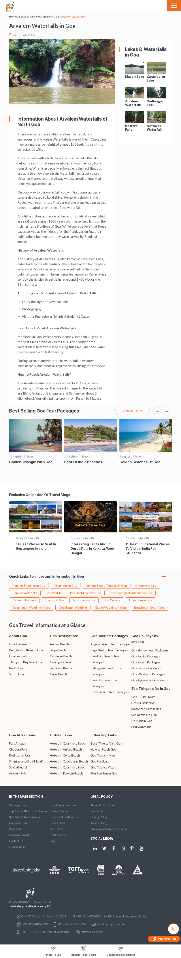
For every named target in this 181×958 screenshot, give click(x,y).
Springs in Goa (54, 600)
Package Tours (18, 805)
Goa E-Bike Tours (143, 697)
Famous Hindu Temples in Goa (106, 585)
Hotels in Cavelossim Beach (69, 761)
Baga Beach (58, 650)
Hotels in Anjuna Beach (66, 749)
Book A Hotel (58, 823)
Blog (52, 841)
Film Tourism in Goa (103, 773)
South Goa (16, 674)
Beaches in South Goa (149, 607)
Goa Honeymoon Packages (149, 650)
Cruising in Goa (141, 721)
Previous (157, 411)
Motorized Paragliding (146, 709)
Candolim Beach (61, 656)
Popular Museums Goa (85, 593)
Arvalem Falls (18, 773)
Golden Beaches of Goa (139, 462)
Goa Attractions (22, 735)
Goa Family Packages (145, 656)
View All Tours (132, 411)
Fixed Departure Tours (63, 805)
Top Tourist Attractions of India (28, 811)
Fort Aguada (17, 743)
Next (166, 411)
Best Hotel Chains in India (25, 817)
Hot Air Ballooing (143, 703)
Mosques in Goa (84, 600)
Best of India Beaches (83, 462)
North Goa (16, 668)
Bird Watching (141, 727)
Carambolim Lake (24, 600)
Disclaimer (97, 811)
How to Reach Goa (103, 749)
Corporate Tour (18, 823)
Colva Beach (58, 674)
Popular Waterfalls (25, 593)
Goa (32, 16)
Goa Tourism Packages (109, 635)
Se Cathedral (18, 767)
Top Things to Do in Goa (150, 688)
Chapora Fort (18, 749)
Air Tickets (56, 829)
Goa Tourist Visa (102, 767)
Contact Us (16, 841)
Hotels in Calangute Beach (68, 743)
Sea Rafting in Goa (144, 715)
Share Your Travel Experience (108, 829)
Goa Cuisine (112, 600)
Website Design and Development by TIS (30, 906)
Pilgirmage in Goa (65, 585)
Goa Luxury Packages (146, 668)
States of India (59, 811)
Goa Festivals (18, 656)
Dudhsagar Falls (20, 755)
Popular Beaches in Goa (29, 585)
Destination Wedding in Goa (32, 607)
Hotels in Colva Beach (65, 755)
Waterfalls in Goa (48, 16)
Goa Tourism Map (102, 755)
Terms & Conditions (102, 805)
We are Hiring (98, 823)
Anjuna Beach (59, 644)
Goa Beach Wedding (73, 607)
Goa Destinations (64, 635)
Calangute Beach (62, 662)
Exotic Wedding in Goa (110, 607)
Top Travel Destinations (64, 817)
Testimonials (58, 835)
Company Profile (19, 835)
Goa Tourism (18, 644)
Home (13, 16)
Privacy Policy (98, 817)
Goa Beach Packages (145, 662)
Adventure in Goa (140, 600)
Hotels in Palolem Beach (66, 773)
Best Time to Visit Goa (106, 743)
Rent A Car (15, 829)
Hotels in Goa (61, 735)
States (23, 16)
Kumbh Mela (17, 847)
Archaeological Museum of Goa (130, 593)
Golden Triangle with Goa (30, 462)
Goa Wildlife (53, 593)
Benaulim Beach (61, 668)
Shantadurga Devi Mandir (26, 761)
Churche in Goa (145, 585)
